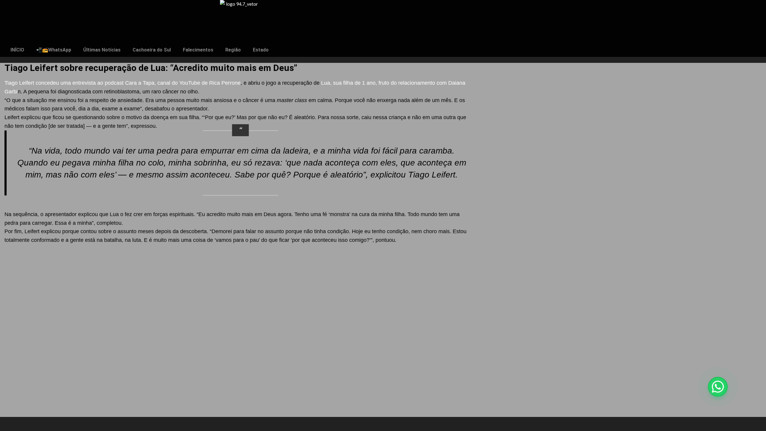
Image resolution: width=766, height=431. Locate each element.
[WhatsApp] (718, 387)
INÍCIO (17, 50)
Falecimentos (198, 50)
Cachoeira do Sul (152, 50)
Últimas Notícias (102, 50)
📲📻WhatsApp (53, 50)
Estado (261, 50)
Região (233, 50)
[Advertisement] (239, 289)
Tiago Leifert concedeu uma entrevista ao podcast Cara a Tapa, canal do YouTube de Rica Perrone (122, 83)
